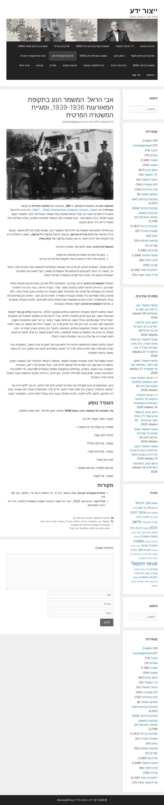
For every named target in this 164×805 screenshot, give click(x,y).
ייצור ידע (144, 10)
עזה (150, 554)
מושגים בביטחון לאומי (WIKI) (33, 46)
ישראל (139, 533)
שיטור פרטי (45, 521)
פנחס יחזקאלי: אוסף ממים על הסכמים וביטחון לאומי (146, 433)
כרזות (133, 533)
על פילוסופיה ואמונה (93, 65)
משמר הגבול (58, 521)
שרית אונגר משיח (148, 274)
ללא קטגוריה (150, 184)
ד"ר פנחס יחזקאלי (124, 46)
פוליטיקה (153, 250)
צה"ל (148, 569)
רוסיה (147, 573)
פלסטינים (142, 558)
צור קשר (136, 74)
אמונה (154, 160)
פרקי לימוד (24, 65)
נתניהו (147, 549)
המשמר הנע (104, 521)
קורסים (39, 65)
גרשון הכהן (119, 55)
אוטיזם (154, 155)
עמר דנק (144, 554)
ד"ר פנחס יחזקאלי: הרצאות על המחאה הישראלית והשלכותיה (145, 399)
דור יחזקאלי (151, 174)
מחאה (136, 537)
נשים (155, 235)
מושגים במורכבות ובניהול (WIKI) (92, 46)
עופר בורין (137, 549)
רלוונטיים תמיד (149, 269)
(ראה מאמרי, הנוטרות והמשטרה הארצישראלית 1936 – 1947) (68, 209)
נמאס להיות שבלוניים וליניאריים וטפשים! (90, 524)
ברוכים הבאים (147, 46)
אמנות (154, 165)
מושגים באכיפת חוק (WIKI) (93, 55)
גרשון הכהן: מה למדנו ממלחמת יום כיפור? (89, 528)
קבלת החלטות (139, 569)
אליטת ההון (152, 512)
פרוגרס (154, 569)
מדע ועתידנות (150, 189)
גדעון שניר (146, 522)
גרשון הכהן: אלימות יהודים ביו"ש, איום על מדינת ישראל (145, 326)
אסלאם (146, 517)
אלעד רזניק (138, 512)
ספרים (53, 65)
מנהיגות (148, 541)
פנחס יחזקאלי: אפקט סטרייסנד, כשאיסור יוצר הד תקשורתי (144, 365)
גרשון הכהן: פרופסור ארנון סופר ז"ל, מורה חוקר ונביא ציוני (146, 416)
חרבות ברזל (136, 528)
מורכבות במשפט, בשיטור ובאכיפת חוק (91, 517)
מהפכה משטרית (149, 536)
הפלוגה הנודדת (72, 521)
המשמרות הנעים (89, 521)
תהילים (140, 581)
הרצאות (150, 74)
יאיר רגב (146, 532)
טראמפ (154, 532)
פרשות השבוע (70, 65)
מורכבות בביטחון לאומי (142, 55)
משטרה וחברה (149, 230)
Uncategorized (142, 145)
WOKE (154, 503)
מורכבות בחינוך (118, 65)
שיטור (135, 577)
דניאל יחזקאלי (150, 179)
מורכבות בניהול (62, 46)
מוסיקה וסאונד (149, 194)
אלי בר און (145, 508)
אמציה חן (154, 517)
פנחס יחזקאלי (150, 255)
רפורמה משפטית (148, 577)
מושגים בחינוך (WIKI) (143, 65)
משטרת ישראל (149, 545)
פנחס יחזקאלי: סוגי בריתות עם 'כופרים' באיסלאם (146, 309)
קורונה (154, 265)
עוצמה (155, 554)
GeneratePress (65, 799)
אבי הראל (142, 503)
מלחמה (155, 542)
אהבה (154, 150)
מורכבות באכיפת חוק (62, 55)
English (147, 140)
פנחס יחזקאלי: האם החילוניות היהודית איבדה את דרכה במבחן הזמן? (144, 450)
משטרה (138, 541)
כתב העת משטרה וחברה (33, 55)
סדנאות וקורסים (149, 240)
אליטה (135, 508)
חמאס (146, 528)
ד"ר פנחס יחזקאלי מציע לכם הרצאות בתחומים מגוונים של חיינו (144, 382)
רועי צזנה (139, 573)
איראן (155, 507)
